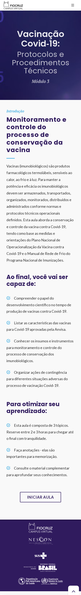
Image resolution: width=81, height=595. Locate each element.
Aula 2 (36, 13)
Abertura (9, 13)
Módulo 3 (24, 13)
